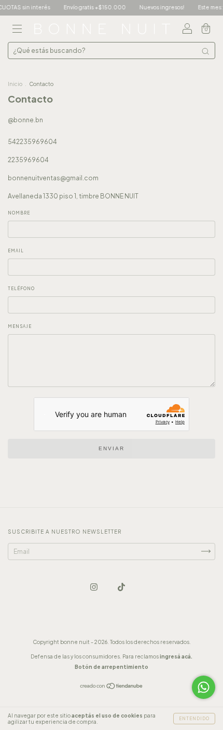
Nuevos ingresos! (157, 7)
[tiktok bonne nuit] (121, 587)
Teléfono (21, 288)
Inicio (15, 84)
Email (16, 250)
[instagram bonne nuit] (94, 587)
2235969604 (28, 160)
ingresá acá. (176, 656)
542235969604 (32, 142)
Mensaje (20, 326)
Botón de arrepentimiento (111, 667)
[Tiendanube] (111, 687)
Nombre (19, 213)
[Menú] (17, 30)
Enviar (111, 448)
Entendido (194, 718)
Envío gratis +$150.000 (90, 7)
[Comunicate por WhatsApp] (203, 687)
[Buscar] (205, 51)
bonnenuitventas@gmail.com (53, 178)
